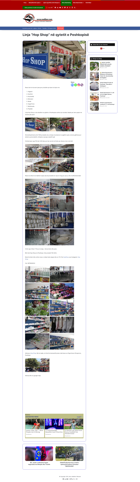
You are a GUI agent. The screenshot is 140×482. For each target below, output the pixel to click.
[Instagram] (78, 84)
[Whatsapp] (75, 84)
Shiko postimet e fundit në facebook (34, 7)
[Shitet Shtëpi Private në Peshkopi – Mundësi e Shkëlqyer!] (94, 86)
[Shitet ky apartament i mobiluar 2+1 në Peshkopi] (94, 106)
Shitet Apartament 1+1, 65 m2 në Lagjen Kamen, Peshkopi (107, 94)
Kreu (25, 2)
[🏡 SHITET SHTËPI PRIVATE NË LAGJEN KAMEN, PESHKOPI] (94, 66)
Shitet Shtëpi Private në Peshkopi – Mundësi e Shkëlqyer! (106, 84)
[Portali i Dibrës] (38, 18)
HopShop (66, 257)
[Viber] (81, 84)
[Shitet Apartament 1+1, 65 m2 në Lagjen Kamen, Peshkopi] (94, 96)
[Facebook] (72, 84)
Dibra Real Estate (77, 2)
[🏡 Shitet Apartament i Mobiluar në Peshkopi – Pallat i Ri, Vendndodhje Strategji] (94, 76)
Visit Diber (88, 2)
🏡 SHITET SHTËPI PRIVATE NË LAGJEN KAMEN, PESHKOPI (105, 64)
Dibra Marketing (66, 2)
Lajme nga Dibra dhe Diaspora (51, 2)
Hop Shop (33, 353)
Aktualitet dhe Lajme (34, 2)
